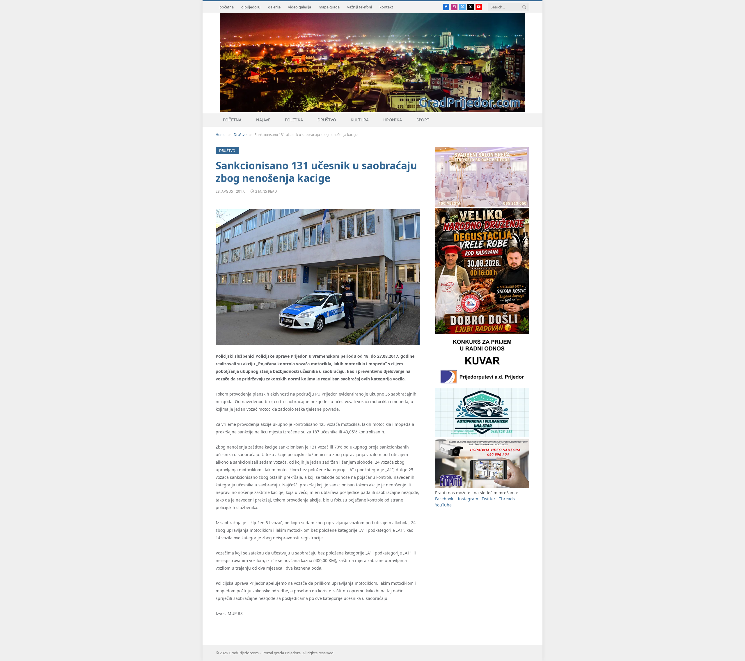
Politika (294, 120)
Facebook (444, 498)
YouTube (443, 505)
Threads (507, 498)
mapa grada (329, 7)
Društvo (326, 120)
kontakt (386, 7)
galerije (274, 7)
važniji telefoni (359, 7)
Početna (232, 120)
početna (226, 7)
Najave (263, 120)
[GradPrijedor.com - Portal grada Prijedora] (372, 110)
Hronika (392, 120)
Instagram (468, 498)
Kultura (360, 120)
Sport (422, 120)
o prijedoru (250, 7)
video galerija (299, 7)
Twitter (488, 498)
